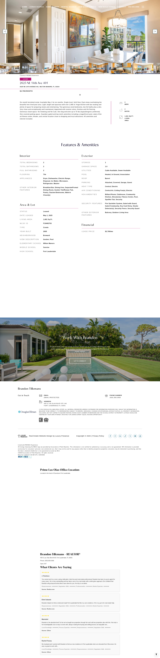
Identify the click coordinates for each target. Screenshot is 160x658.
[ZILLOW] (140, 436)
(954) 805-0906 (115, 397)
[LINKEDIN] (120, 436)
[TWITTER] (130, 436)
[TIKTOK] (125, 436)
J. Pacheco (45, 576)
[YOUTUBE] (135, 436)
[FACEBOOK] (110, 436)
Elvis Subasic (46, 599)
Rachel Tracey (47, 641)
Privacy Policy (98, 436)
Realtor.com (50, 589)
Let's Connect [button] (80, 361)
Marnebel (45, 619)
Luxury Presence (62, 436)
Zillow (49, 630)
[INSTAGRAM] (115, 436)
